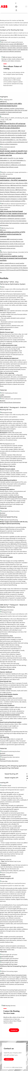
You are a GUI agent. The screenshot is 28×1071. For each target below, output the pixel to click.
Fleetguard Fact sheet (6, 635)
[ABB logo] (4, 6)
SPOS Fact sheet (5, 309)
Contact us (3, 40)
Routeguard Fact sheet (6, 430)
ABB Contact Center (17, 1067)
